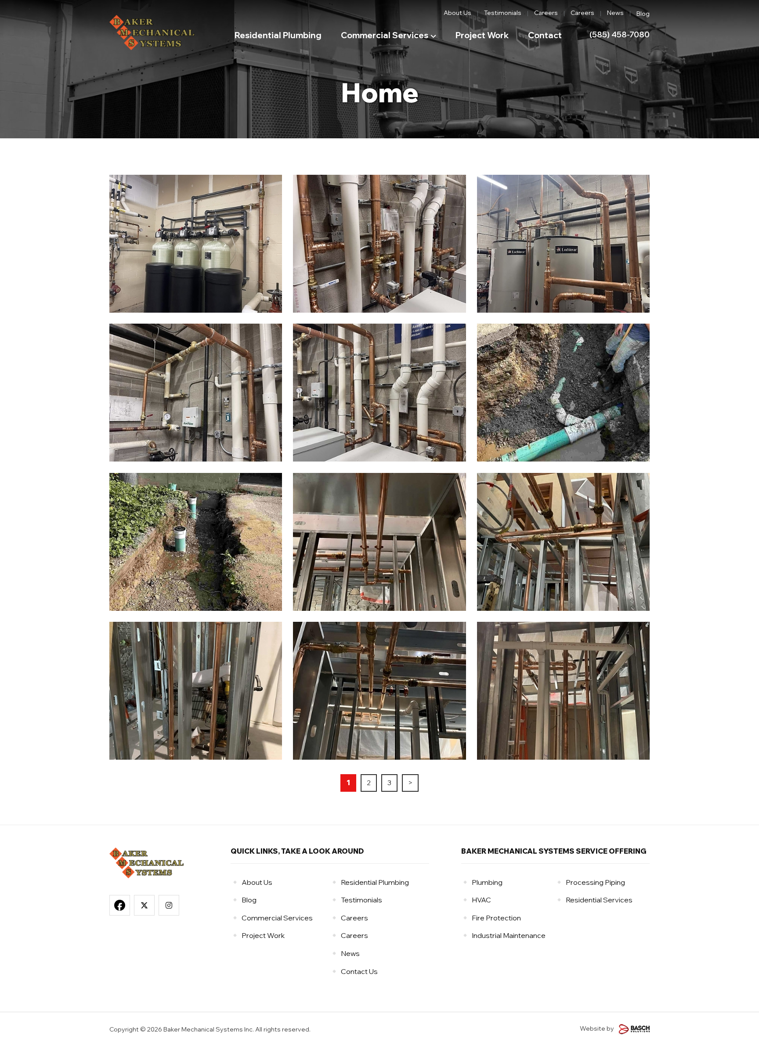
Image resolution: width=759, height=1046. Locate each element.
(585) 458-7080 (619, 34)
